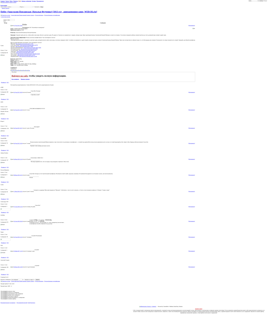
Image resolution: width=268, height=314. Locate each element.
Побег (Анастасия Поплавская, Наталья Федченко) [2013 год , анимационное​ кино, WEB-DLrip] (49, 11)
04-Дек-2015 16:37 (18, 128)
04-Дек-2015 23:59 (18, 143)
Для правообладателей (22, 302)
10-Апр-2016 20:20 (18, 221)
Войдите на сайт (20, 76)
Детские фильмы (39, 15)
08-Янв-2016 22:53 (18, 175)
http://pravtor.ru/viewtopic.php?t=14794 (28, 56)
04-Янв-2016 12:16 (18, 159)
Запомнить (37, 6)
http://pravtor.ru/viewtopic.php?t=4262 (32, 47)
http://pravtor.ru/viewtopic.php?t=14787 (24, 43)
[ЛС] (8, 82)
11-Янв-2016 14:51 (18, 191)
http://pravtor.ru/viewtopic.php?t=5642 (29, 48)
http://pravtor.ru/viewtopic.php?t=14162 (28, 50)
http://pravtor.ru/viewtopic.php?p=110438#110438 (29, 53)
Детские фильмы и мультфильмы (52, 15)
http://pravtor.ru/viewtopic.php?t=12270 (25, 51)
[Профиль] (3, 82)
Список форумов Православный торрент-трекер (22, 15)
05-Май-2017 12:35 (18, 251)
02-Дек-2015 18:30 (18, 92)
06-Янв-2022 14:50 (18, 267)
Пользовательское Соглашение (8, 302)
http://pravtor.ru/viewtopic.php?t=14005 (24, 46)
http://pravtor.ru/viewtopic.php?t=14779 (29, 45)
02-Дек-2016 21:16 (18, 237)
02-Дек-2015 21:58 (18, 110)
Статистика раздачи (5, 16)
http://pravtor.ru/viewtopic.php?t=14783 (25, 52)
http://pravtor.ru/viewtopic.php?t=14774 (26, 55)
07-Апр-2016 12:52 (18, 206)
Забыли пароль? (5, 8)
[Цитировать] (191, 25)
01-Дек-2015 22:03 (18, 25)
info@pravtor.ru (31, 302)
